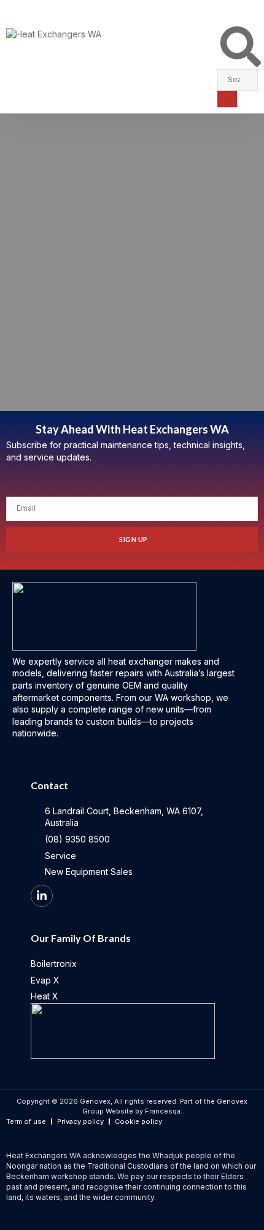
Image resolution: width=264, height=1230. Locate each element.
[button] (254, 10)
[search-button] (227, 99)
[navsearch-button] (240, 63)
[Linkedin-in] (42, 896)
